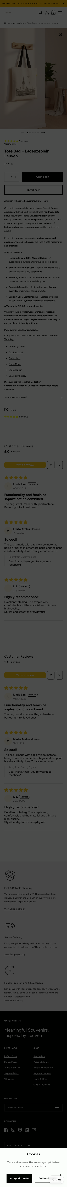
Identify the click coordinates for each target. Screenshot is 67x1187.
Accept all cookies (19, 1178)
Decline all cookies (47, 1178)
